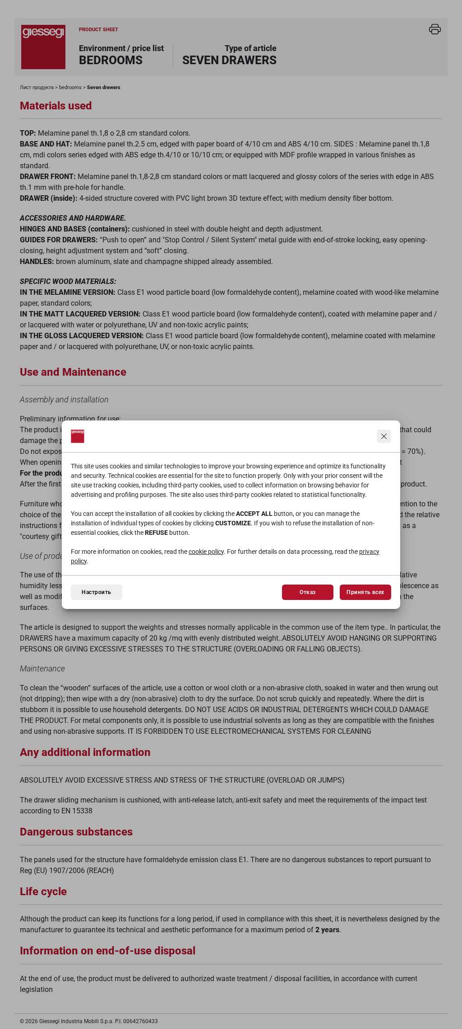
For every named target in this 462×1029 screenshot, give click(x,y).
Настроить (96, 592)
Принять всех (365, 592)
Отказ (307, 592)
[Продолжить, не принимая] (384, 436)
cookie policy (206, 551)
